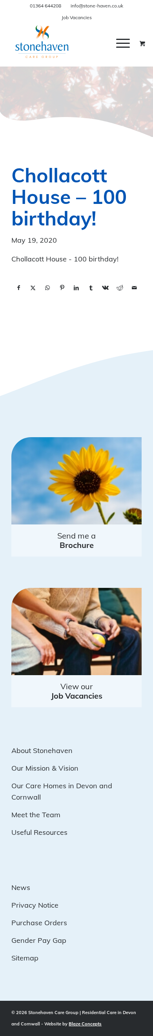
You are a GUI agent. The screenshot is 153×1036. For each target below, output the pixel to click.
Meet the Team (35, 814)
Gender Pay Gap (38, 940)
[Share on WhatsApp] (47, 288)
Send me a (76, 540)
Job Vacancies (77, 17)
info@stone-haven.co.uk (97, 6)
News (20, 887)
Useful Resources (39, 832)
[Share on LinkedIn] (76, 288)
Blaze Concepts (85, 1024)
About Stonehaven (42, 750)
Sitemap (24, 957)
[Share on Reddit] (120, 288)
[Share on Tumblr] (91, 288)
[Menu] (123, 43)
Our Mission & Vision (44, 768)
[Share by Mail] (134, 288)
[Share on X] (33, 288)
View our (76, 691)
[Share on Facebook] (18, 288)
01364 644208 (45, 6)
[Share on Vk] (105, 288)
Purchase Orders (39, 922)
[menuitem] (129, 43)
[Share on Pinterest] (62, 288)
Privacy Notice (34, 905)
